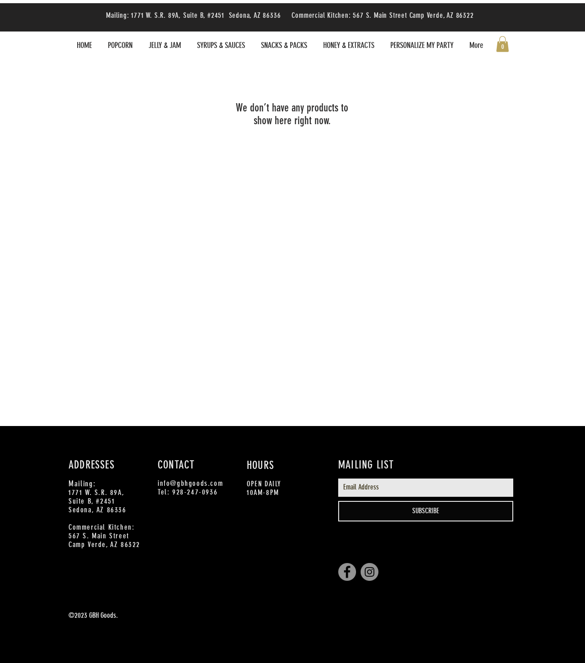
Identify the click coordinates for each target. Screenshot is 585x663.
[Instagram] (369, 572)
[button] (502, 44)
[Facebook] (347, 572)
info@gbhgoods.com (190, 483)
